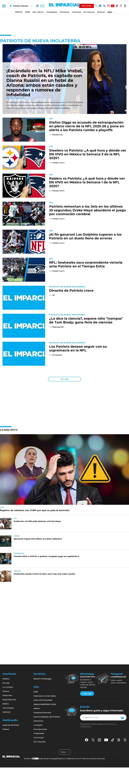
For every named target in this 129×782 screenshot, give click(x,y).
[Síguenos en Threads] (121, 5)
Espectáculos (9, 699)
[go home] (11, 756)
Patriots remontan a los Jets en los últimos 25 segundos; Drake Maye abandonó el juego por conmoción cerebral (87, 210)
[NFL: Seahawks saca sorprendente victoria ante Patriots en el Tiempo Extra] (24, 269)
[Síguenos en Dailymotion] (125, 5)
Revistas (101, 12)
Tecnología (8, 708)
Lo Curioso (8, 687)
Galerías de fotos (11, 725)
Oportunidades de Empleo (47, 716)
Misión (37, 708)
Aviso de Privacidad (43, 700)
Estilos (6, 704)
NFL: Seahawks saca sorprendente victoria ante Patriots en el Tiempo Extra (85, 264)
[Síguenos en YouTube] (112, 5)
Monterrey (64, 12)
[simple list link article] (64, 470)
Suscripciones (40, 729)
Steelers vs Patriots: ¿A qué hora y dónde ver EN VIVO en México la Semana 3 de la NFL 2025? (87, 154)
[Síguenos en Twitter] (104, 5)
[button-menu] (4, 6)
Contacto (38, 725)
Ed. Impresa (89, 12)
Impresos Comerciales (45, 696)
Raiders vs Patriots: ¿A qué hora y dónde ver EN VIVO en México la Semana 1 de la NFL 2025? (87, 182)
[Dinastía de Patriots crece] (24, 297)
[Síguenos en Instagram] (108, 5)
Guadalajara (51, 12)
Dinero (6, 691)
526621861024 (87, 677)
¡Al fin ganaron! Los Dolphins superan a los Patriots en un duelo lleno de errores (85, 236)
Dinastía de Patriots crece (71, 290)
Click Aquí (87, 694)
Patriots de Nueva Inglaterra (67, 287)
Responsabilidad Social (45, 704)
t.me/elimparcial (118, 677)
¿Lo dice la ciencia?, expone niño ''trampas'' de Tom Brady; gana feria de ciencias (86, 320)
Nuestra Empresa (42, 712)
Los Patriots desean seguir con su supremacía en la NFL (78, 348)
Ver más (65, 379)
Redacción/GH (57, 327)
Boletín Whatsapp (43, 679)
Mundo (6, 683)
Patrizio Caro (17, 98)
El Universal (57, 355)
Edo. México (38, 12)
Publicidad (39, 733)
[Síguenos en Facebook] (100, 5)
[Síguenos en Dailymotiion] (125, 739)
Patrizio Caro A (58, 163)
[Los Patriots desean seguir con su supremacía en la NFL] (24, 353)
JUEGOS (18, 12)
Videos (6, 729)
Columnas (76, 12)
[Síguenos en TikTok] (117, 5)
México (6, 679)
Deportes (7, 695)
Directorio (38, 721)
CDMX (27, 12)
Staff (36, 692)
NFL (7, 67)
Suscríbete (86, 6)
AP (53, 295)
